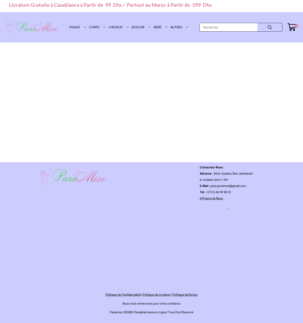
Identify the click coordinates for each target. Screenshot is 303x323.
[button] (293, 27)
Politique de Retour (185, 294)
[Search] (269, 27)
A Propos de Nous (211, 198)
